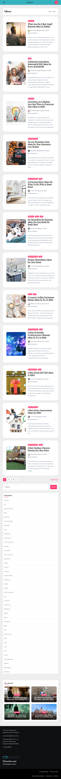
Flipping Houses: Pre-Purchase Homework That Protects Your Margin (17, 699)
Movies (6, 613)
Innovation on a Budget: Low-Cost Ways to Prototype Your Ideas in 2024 (41, 104)
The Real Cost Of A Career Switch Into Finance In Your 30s (17, 716)
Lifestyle (6, 600)
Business (31, 21)
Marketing (7, 609)
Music (5, 617)
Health (6, 588)
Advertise (49, 776)
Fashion (6, 567)
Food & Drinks (8, 575)
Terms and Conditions (38, 776)
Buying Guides (32, 369)
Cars (5, 529)
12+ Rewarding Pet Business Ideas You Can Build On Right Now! (40, 222)
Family (6, 563)
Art (5, 504)
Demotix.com (10, 761)
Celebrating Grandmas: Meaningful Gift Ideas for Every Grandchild (39, 64)
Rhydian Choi (34, 70)
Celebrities (7, 534)
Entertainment (32, 138)
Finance (6, 571)
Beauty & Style (8, 508)
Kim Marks (33, 150)
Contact (55, 776)
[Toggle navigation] (4, 2)
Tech (5, 642)
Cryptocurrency (33, 329)
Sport (5, 638)
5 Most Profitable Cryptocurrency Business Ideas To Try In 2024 (39, 335)
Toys (5, 651)
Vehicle (6, 663)
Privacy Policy (54, 771)
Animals (6, 500)
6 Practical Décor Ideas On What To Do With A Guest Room (40, 184)
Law (5, 596)
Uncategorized (8, 659)
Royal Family (8, 634)
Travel (6, 655)
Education (7, 550)
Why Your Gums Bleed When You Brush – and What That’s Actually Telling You (44, 699)
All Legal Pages (43, 771)
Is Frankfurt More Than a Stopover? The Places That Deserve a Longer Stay (44, 716)
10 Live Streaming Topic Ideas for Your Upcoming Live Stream (39, 144)
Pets (37, 216)
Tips (29, 58)
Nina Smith (33, 30)
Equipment (7, 559)
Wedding (6, 672)
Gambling (7, 580)
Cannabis (7, 525)
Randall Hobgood (35, 110)
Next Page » (54, 479)
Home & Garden (32, 178)
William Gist (33, 303)
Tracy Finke (33, 190)
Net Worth (7, 621)
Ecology (6, 546)
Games (6, 584)
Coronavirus (7, 538)
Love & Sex (7, 605)
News (30, 294)
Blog (5, 513)
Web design (7, 667)
